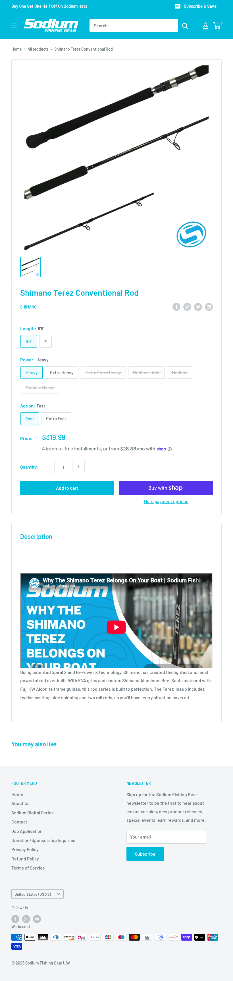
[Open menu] (14, 26)
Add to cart (67, 487)
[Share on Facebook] (176, 306)
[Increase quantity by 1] (78, 467)
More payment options (166, 501)
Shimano (28, 307)
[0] (216, 25)
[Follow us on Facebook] (15, 919)
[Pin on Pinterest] (187, 306)
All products (38, 49)
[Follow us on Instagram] (26, 919)
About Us (20, 803)
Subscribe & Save (200, 6)
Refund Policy (25, 858)
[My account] (205, 25)
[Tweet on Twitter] (198, 306)
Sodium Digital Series (32, 812)
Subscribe (145, 853)
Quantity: (29, 466)
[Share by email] (209, 306)
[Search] (185, 25)
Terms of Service (28, 867)
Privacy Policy (25, 849)
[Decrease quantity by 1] (48, 467)
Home (16, 49)
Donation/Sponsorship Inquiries (43, 840)
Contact (19, 821)
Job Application (27, 831)
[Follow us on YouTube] (37, 919)
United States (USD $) (32, 894)
